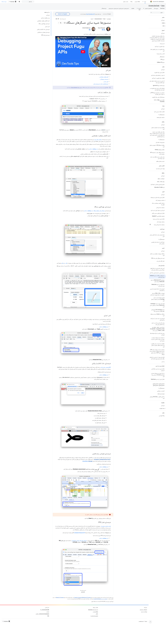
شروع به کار (156, 8)
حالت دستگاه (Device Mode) (76, 87)
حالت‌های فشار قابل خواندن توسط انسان (79, 540)
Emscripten (87, 461)
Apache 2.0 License (60, 597)
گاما (62, 263)
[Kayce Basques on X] (104, 30)
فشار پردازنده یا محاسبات (106, 526)
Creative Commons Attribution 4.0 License (82, 597)
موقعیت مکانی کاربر (97, 139)
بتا (64, 263)
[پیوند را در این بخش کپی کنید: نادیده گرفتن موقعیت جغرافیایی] (90, 136)
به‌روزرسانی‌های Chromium (93, 609)
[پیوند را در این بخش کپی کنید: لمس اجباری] (102, 315)
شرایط (146, 621)
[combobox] (28, 1)
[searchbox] (157, 12)
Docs (162, 5)
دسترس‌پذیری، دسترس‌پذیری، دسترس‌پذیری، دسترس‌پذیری (119, 8)
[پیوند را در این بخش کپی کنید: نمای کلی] (104, 70)
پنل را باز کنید (93, 149)
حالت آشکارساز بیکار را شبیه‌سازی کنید (100, 84)
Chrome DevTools (153, 5)
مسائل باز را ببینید (144, 611)
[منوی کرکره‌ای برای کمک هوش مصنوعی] (143, 8)
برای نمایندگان (104, 8)
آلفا (66, 263)
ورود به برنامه (4, 1)
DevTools (162, 8)
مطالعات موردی (137, 1)
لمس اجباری (106, 81)
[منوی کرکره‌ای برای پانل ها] (136, 8)
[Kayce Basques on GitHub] (102, 30)
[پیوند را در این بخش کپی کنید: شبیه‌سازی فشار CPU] (97, 522)
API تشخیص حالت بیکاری (106, 367)
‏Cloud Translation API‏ (90, 14)
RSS (48, 615)
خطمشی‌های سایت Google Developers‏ (100, 598)
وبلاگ (131, 1)
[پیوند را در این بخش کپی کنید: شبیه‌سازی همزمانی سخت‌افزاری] (91, 454)
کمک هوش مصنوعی (148, 8)
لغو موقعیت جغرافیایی (103, 77)
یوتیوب (47, 611)
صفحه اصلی (109, 18)
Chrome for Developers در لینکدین (42, 613)
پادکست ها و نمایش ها (94, 615)
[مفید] (58, 19)
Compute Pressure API (79, 532)
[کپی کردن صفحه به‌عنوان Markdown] (61, 23)
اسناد (145, 1)
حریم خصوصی (141, 621)
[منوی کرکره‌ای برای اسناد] (142, 1)
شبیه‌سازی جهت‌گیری (104, 79)
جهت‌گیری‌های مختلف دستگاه (99, 210)
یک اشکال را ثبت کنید (143, 609)
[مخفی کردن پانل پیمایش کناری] (150, 621)
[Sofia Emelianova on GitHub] (89, 30)
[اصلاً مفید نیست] (56, 19)
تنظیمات (132, 8)
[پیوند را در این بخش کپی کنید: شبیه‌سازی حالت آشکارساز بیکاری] (90, 363)
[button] (157, 23)
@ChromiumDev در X (44, 609)
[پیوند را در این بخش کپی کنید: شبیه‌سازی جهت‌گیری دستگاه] (93, 207)
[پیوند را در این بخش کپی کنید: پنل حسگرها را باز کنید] (96, 92)
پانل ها (139, 8)
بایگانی (97, 613)
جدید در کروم (125, 1)
